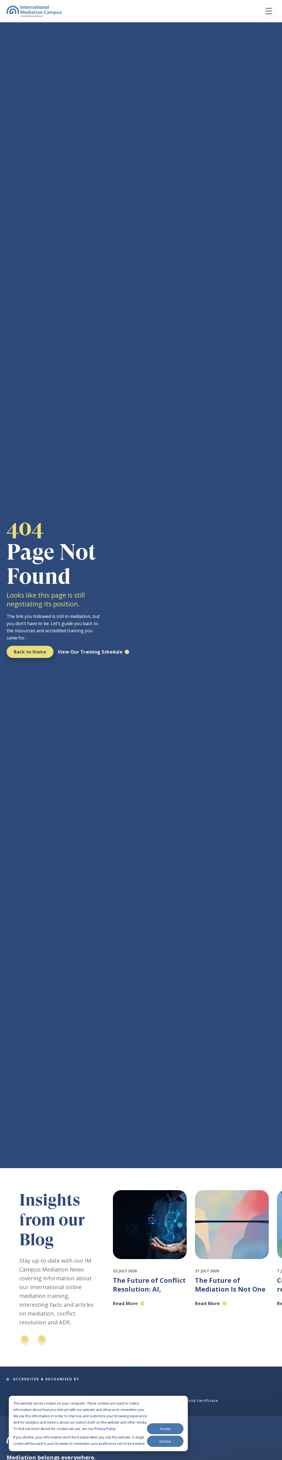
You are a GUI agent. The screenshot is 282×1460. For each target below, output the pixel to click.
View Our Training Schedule (90, 652)
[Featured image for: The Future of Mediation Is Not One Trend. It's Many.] (232, 1264)
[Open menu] (268, 11)
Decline (165, 1441)
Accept (165, 1428)
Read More (125, 1303)
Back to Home (30, 652)
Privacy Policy (104, 1428)
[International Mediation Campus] (34, 11)
